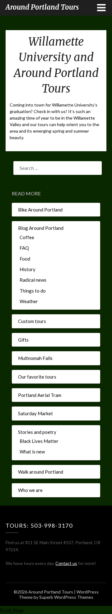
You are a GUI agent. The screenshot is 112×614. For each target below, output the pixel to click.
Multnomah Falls (35, 358)
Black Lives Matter (39, 441)
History (27, 269)
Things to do (33, 290)
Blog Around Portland (40, 228)
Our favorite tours (37, 377)
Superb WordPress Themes (66, 597)
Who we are (30, 490)
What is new (32, 451)
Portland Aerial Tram (39, 395)
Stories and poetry (37, 432)
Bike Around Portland (40, 209)
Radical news (33, 280)
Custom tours (32, 321)
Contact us (66, 563)
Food (25, 259)
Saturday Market (35, 413)
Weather (29, 301)
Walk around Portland (40, 472)
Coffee (27, 237)
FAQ (24, 248)
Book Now (11, 610)
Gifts (23, 340)
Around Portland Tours (42, 7)
